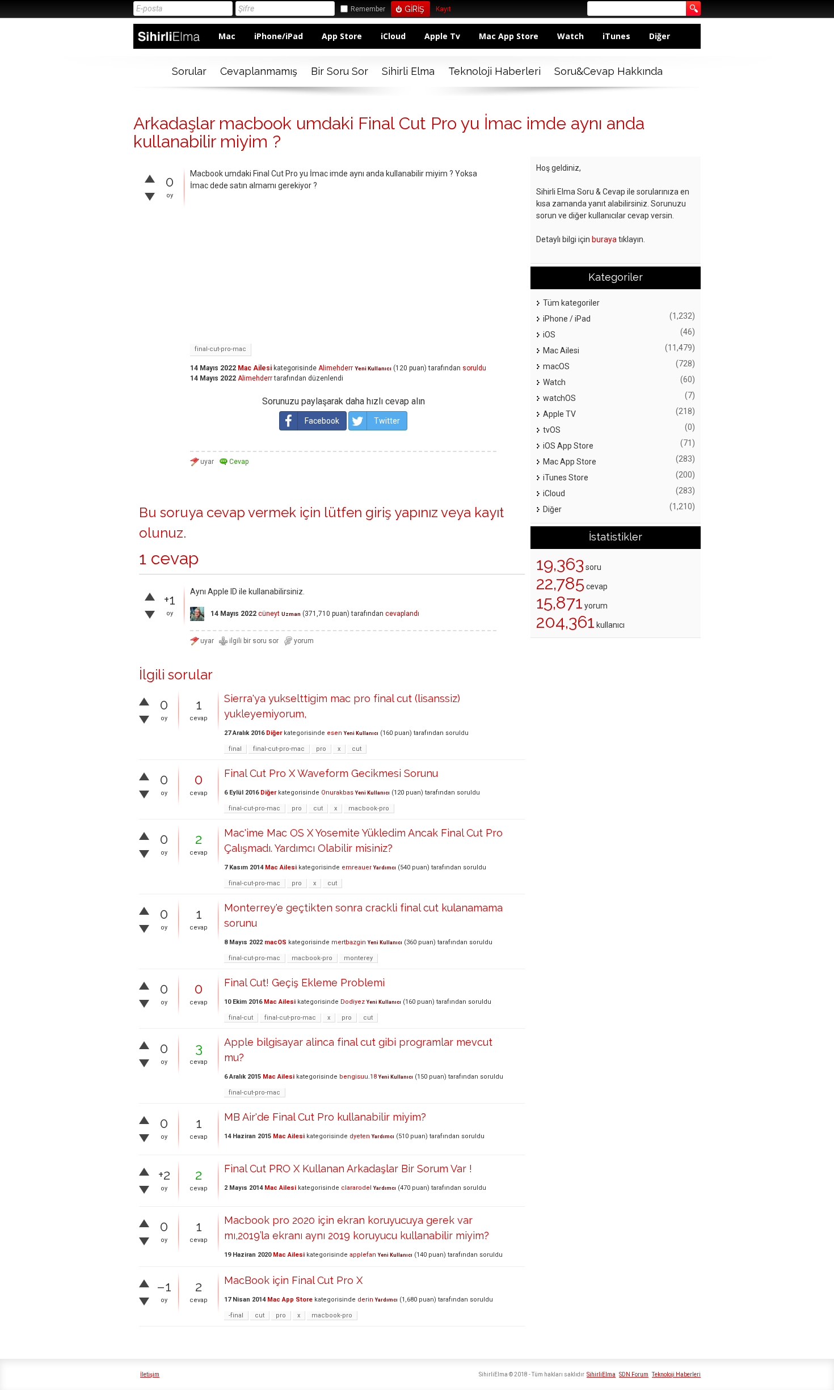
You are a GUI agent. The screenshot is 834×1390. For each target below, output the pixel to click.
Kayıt (443, 9)
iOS (549, 334)
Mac (226, 36)
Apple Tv (442, 36)
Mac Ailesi (255, 368)
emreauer (357, 867)
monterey (358, 958)
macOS (275, 942)
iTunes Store (565, 477)
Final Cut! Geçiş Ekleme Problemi (304, 982)
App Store (342, 36)
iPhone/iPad (278, 36)
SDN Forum (633, 1374)
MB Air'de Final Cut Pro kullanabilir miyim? (325, 1117)
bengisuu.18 (358, 1076)
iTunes (616, 36)
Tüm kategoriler (571, 302)
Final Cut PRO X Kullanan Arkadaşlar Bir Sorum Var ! (348, 1168)
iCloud (393, 36)
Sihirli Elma (408, 71)
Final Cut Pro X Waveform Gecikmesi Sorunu (331, 773)
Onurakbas (337, 792)
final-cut (241, 1017)
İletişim (149, 1374)
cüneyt (269, 614)
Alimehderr (335, 368)
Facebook (322, 420)
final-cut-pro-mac (220, 349)
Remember (368, 9)
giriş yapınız (401, 512)
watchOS (559, 398)
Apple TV (559, 414)
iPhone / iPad (567, 318)
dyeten (359, 1136)
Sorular (189, 71)
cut (356, 749)
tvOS (552, 429)
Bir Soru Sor (339, 71)
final (235, 749)
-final (236, 1315)
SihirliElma (601, 1374)
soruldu (474, 368)
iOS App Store (568, 445)
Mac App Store (508, 36)
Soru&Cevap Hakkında (608, 71)
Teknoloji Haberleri (494, 71)
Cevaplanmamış (258, 71)
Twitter (387, 420)
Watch (570, 36)
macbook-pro (368, 808)
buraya (604, 239)
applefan (362, 1254)
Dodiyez (352, 1001)
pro (321, 749)
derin (365, 1299)
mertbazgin (348, 942)
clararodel (356, 1188)
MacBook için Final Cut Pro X (293, 1280)
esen (334, 733)
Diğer (659, 36)
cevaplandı (402, 614)
